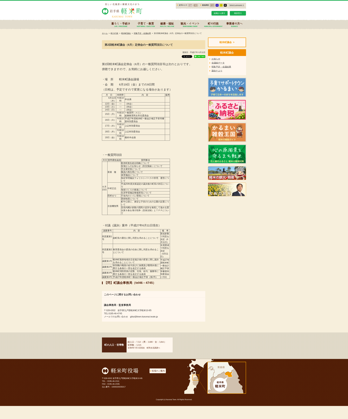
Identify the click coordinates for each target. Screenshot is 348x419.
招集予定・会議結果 (142, 33)
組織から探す (219, 13)
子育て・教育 (146, 23)
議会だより (217, 71)
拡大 (195, 5)
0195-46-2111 (113, 381)
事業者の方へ (234, 23)
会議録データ (218, 63)
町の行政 (213, 23)
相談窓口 (238, 13)
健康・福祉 (167, 23)
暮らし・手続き (120, 23)
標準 (190, 5)
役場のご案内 (158, 371)
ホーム (105, 33)
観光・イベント (190, 23)
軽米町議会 (126, 33)
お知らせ (216, 59)
